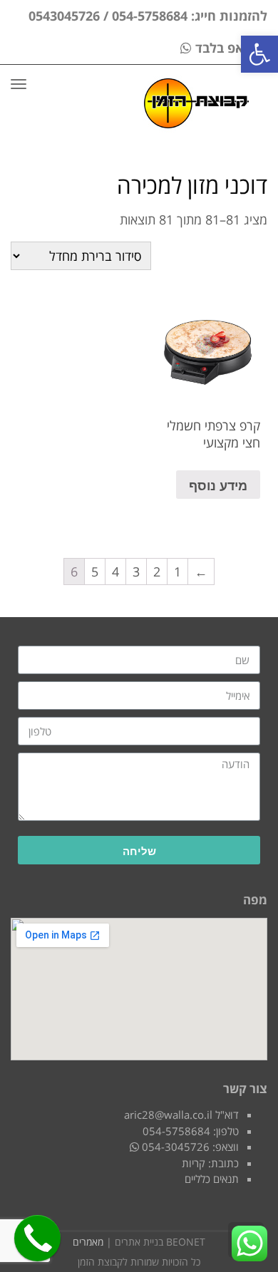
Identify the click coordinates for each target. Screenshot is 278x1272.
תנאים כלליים (212, 1179)
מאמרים (88, 1241)
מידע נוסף (218, 484)
